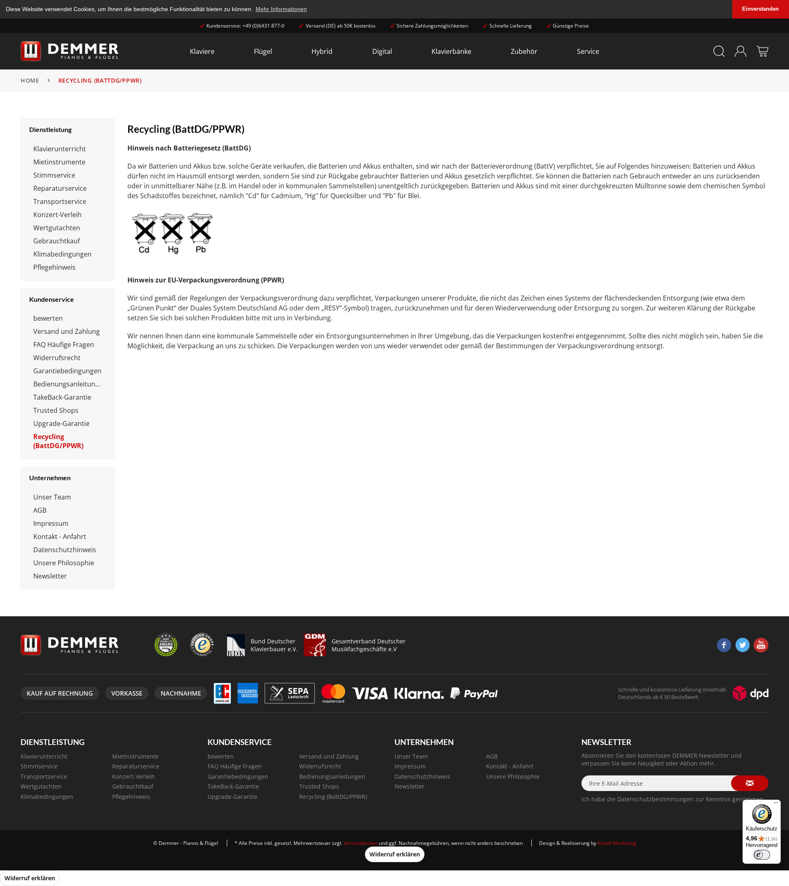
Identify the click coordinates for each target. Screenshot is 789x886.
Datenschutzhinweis (64, 549)
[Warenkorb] (762, 51)
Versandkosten (361, 843)
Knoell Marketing (617, 843)
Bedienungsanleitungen (69, 384)
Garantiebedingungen (67, 370)
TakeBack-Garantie (62, 397)
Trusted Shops (55, 410)
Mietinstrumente (59, 162)
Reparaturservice (60, 188)
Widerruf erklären (394, 854)
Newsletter (50, 576)
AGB (39, 510)
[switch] (762, 855)
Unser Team (52, 497)
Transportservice (59, 201)
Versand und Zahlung (66, 331)
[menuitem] (202, 51)
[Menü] (776, 805)
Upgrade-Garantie (61, 423)
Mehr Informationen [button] (281, 9)
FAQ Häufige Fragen (63, 344)
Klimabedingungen (62, 254)
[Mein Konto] (741, 51)
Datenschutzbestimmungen (655, 799)
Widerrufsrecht (57, 357)
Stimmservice (54, 175)
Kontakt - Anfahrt (59, 536)
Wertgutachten (56, 227)
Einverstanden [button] (760, 9)
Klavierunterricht (59, 148)
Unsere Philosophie (63, 562)
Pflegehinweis (54, 267)
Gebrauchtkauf (56, 240)
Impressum (51, 523)
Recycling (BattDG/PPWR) (58, 441)
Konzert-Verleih (57, 214)
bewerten (48, 318)
